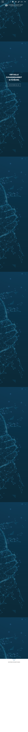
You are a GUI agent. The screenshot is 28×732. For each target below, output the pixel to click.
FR (25, 2)
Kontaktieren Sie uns (14, 85)
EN (22, 2)
